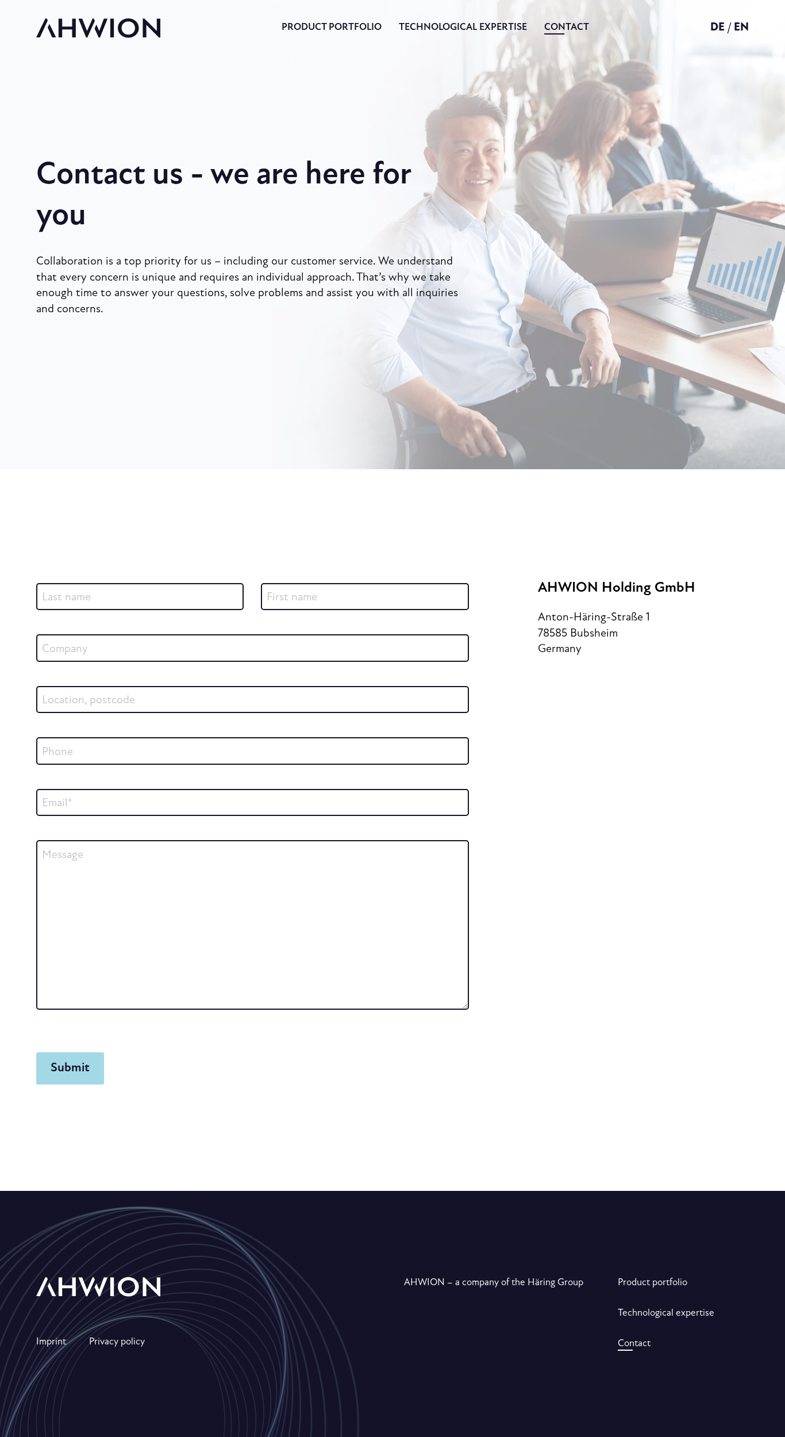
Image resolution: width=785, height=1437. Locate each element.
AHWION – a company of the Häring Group (493, 1282)
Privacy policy (117, 1342)
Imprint (51, 1342)
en (741, 27)
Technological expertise (463, 27)
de (718, 27)
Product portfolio (332, 27)
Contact (566, 27)
